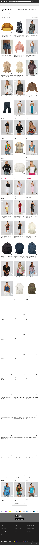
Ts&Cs (33, 543)
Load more (19, 506)
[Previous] (17, 9)
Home (2, 6)
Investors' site (16, 530)
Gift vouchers (29, 527)
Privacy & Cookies (28, 543)
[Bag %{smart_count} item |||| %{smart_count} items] (37, 1)
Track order (2, 527)
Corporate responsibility (17, 528)
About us (15, 525)
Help (2, 525)
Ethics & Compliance (4, 536)
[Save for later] (11, 33)
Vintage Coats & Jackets (29, 9)
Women (6, 6)
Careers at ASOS (16, 527)
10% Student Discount (4, 531)
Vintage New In (21, 9)
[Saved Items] (35, 1)
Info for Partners (29, 531)
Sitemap (2, 533)
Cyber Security (16, 531)
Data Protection (3, 534)
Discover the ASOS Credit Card (31, 533)
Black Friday (29, 530)
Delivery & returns (3, 528)
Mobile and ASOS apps (30, 525)
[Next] (36, 9)
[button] (14, 541)
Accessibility (36, 543)
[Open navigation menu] (1, 1)
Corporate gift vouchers (30, 528)
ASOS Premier (3, 530)
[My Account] (32, 1)
